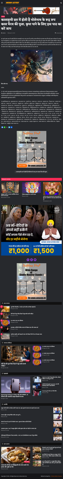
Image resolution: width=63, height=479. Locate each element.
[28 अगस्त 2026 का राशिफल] (5, 323)
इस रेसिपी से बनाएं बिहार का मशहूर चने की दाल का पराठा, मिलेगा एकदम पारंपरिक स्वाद (51, 455)
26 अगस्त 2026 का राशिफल (48, 360)
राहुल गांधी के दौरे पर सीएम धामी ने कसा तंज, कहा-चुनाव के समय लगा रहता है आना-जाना (20, 408)
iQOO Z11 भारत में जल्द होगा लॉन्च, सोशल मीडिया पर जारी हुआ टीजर (51, 378)
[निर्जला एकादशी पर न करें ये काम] (31, 187)
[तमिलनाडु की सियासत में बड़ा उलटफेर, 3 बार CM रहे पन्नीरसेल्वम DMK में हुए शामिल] (57, 437)
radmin (4, 33)
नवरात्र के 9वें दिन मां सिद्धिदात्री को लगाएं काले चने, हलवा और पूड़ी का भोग (15, 466)
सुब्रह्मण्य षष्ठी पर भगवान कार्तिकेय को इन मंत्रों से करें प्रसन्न (10, 195)
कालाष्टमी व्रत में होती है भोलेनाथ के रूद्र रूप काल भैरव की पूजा (32, 172)
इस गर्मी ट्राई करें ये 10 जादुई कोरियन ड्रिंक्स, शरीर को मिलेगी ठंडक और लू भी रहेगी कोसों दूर (51, 462)
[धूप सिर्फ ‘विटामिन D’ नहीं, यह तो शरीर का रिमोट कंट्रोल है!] (5, 309)
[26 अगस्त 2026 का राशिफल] (37, 362)
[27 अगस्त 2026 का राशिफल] (37, 355)
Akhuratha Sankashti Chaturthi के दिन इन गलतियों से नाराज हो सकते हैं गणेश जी (52, 197)
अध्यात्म (3, 16)
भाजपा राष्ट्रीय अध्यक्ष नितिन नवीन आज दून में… (11, 415)
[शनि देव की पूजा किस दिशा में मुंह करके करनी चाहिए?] (5, 316)
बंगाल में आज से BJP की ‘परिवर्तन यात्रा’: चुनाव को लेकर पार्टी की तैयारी (16, 422)
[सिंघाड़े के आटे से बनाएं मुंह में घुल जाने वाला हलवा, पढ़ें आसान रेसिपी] (37, 450)
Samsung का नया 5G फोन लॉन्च (49, 391)
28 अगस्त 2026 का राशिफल (17, 321)
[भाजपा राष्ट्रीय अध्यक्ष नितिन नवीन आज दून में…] (57, 417)
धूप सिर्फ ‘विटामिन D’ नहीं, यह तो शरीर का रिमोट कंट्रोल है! (23, 307)
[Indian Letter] (12, 3)
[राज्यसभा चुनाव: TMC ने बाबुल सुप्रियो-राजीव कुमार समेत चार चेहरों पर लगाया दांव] (57, 431)
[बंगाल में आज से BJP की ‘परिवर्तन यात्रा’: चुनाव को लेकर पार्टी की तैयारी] (57, 424)
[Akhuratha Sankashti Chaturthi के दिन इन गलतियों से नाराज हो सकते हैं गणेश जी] (52, 188)
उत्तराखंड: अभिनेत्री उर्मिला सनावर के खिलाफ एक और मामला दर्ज (24, 327)
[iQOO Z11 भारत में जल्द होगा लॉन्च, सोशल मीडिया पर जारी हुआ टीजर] (37, 379)
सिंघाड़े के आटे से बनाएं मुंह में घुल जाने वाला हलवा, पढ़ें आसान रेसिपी (51, 448)
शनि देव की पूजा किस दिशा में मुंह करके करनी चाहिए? (22, 314)
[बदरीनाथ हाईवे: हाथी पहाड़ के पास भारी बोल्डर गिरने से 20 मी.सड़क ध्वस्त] (5, 336)
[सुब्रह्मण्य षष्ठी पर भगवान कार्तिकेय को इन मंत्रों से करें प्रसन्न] (10, 187)
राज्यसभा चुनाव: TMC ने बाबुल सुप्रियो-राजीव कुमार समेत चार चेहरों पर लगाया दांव (18, 429)
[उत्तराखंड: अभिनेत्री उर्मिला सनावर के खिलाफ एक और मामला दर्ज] (5, 329)
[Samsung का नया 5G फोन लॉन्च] (37, 393)
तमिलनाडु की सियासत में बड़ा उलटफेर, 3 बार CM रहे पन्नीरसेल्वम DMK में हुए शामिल (19, 435)
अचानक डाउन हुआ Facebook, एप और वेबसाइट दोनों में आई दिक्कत (50, 385)
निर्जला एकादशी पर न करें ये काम (29, 194)
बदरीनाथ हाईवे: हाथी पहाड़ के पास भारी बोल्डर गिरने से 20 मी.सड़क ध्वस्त (26, 334)
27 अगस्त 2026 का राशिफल (48, 353)
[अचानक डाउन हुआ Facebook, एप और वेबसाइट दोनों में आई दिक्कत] (37, 386)
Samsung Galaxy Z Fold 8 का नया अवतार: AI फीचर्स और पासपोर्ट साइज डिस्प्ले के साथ (14, 395)
